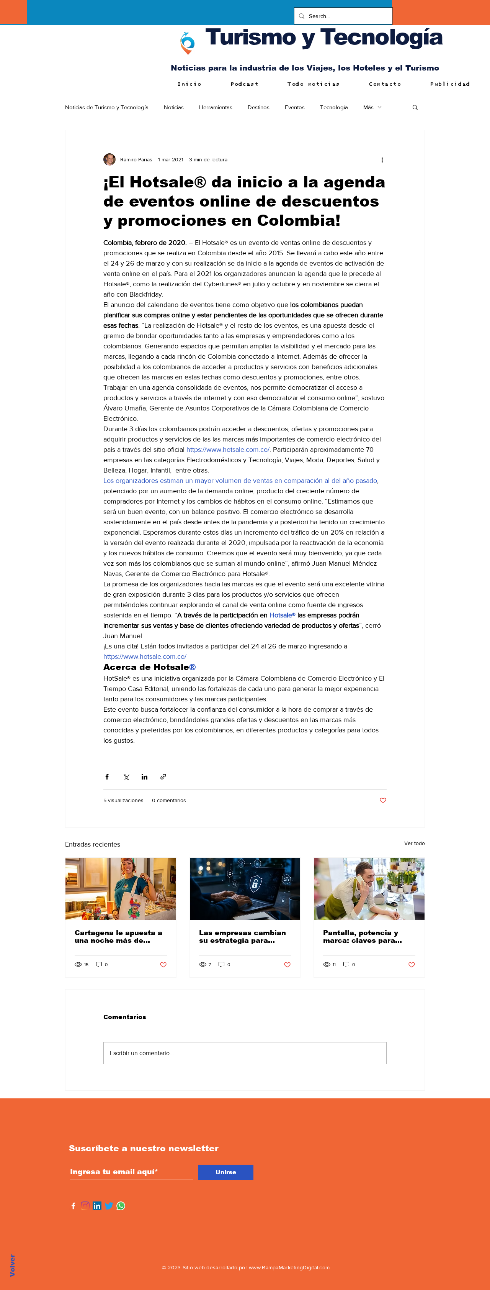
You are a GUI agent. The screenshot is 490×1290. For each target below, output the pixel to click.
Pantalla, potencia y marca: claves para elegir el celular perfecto (360, 936)
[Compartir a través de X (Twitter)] (125, 776)
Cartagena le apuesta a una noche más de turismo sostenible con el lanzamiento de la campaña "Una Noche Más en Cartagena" (118, 936)
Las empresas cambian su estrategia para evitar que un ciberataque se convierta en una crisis (242, 936)
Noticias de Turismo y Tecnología (107, 107)
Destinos (259, 107)
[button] (415, 107)
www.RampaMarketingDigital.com (289, 1267)
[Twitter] (109, 1205)
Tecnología (334, 107)
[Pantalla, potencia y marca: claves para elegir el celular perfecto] (369, 889)
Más (368, 107)
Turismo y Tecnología (324, 36)
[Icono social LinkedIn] (97, 1205)
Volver (12, 1265)
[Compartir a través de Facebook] (107, 776)
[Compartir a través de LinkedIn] (144, 776)
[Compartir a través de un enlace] (163, 776)
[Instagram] (85, 1205)
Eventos (295, 107)
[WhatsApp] (120, 1205)
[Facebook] (73, 1205)
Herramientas (215, 107)
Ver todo (414, 843)
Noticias (174, 107)
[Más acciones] (382, 159)
